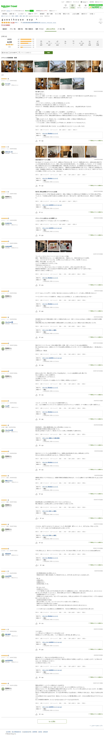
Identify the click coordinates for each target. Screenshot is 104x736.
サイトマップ (76, 2)
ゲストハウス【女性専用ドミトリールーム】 (52, 205)
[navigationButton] (100, 65)
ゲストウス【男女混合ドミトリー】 (50, 133)
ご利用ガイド (69, 2)
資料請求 (45, 732)
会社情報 (8, 732)
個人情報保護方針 (16, 732)
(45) (50, 29)
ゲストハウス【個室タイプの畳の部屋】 (51, 438)
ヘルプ (62, 2)
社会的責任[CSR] (26, 732)
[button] (9, 66)
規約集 (40, 732)
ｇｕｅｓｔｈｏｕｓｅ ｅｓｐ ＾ (19, 19)
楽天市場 (92, 2)
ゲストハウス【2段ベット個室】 (49, 330)
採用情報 (34, 732)
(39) (29, 29)
